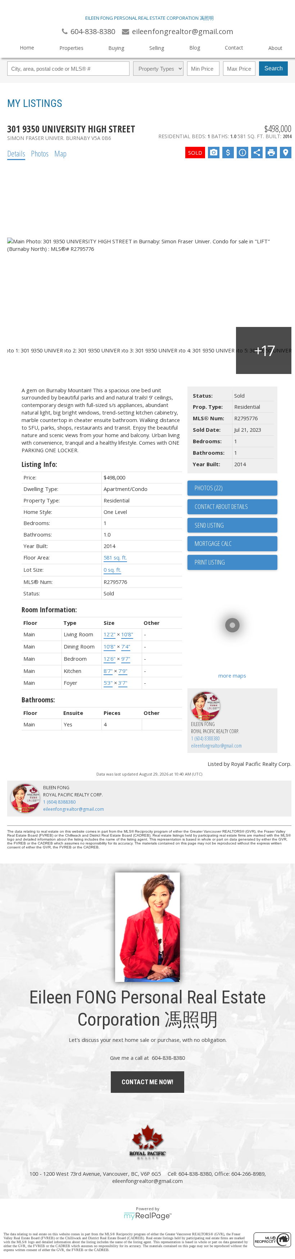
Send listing (209, 525)
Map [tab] (60, 153)
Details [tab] (16, 153)
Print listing (210, 562)
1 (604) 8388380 (205, 738)
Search (273, 68)
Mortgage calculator (236, 543)
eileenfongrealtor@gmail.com (216, 745)
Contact (234, 47)
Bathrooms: (38, 700)
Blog (194, 47)
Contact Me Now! (147, 1082)
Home (27, 47)
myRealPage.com (147, 1216)
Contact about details (221, 506)
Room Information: (49, 609)
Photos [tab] (40, 153)
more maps (232, 675)
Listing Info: (39, 464)
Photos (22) (209, 487)
